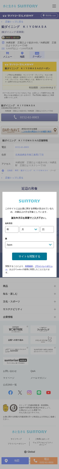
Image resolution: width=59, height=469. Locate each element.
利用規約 (29, 266)
